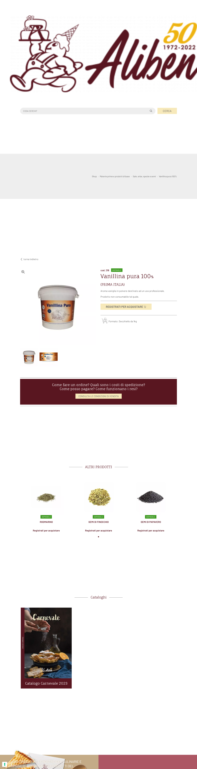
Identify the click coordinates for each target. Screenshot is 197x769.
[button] (98, 536)
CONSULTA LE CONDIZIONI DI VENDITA (98, 396)
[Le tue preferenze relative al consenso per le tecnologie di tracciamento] (4, 764)
